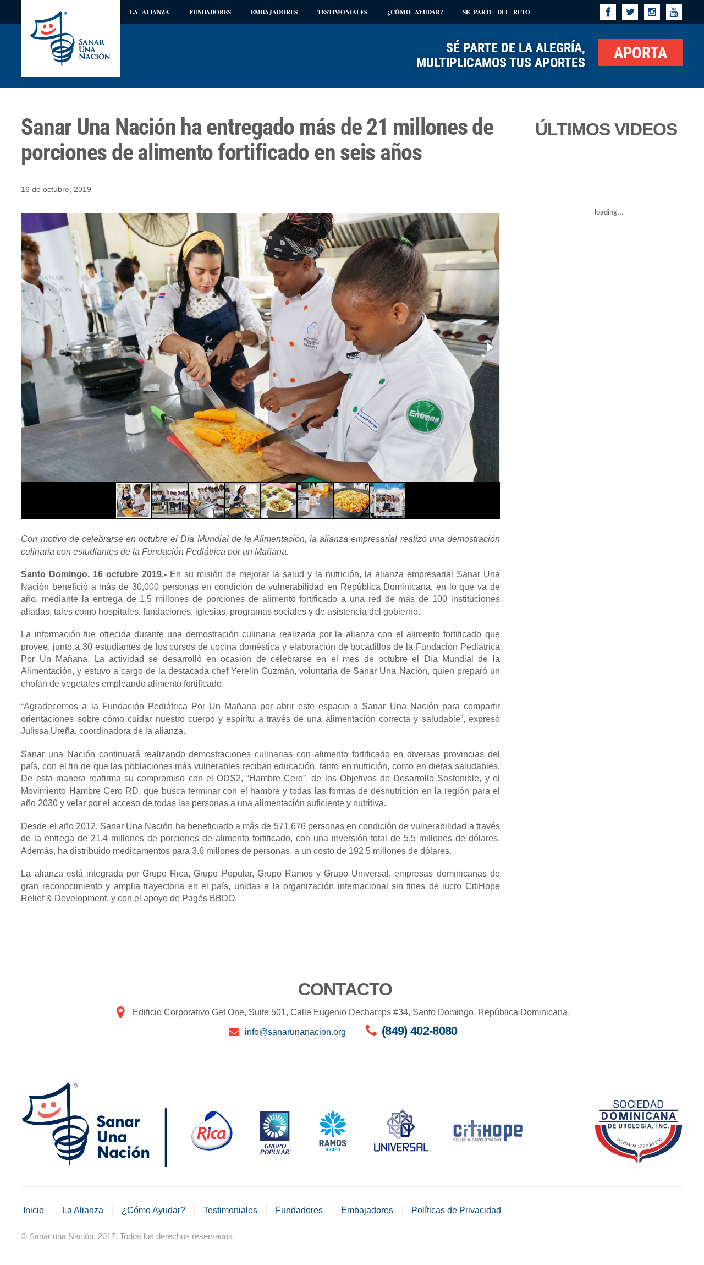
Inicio (33, 1210)
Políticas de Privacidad (456, 1210)
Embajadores (274, 12)
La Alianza (149, 12)
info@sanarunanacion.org (295, 1032)
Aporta (640, 52)
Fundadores (210, 12)
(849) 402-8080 (420, 1031)
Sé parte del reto (496, 12)
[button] (489, 347)
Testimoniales (342, 12)
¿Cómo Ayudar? (415, 12)
